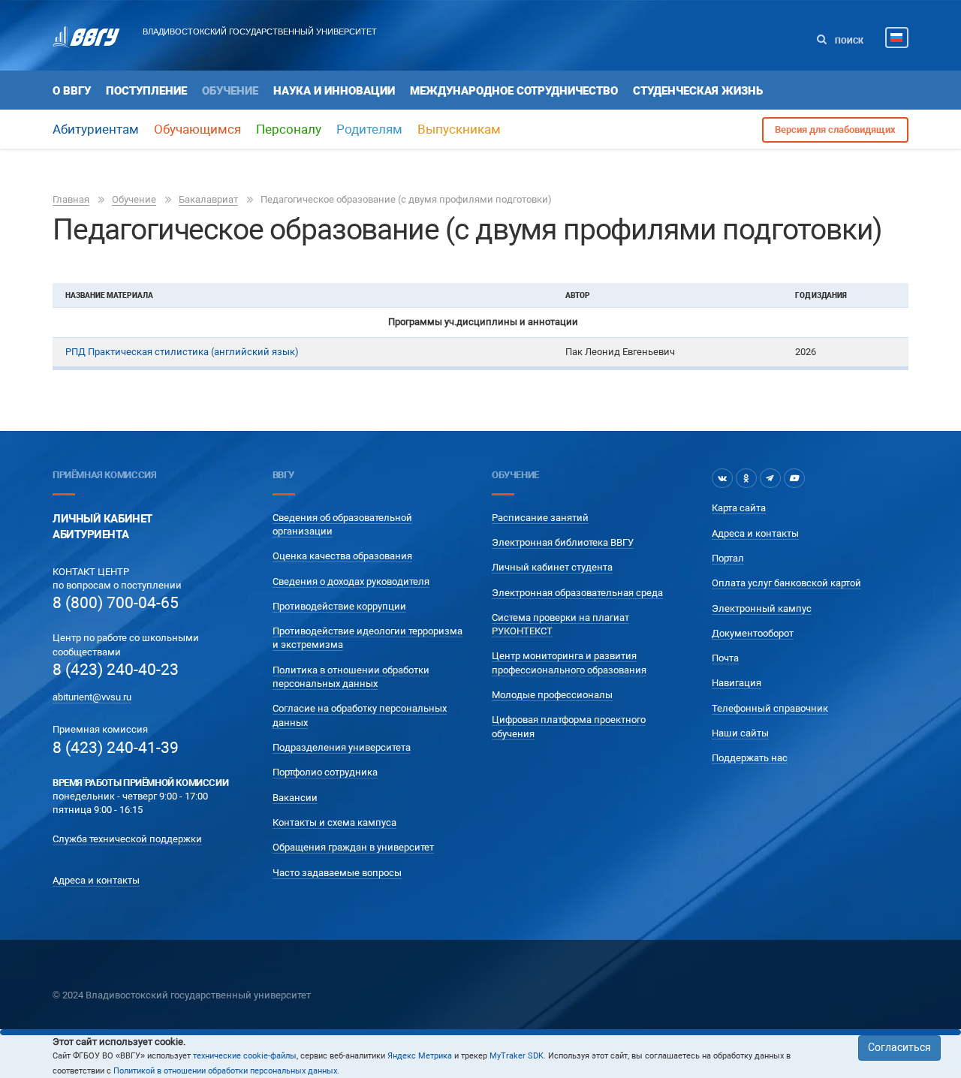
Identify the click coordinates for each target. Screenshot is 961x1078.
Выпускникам (459, 129)
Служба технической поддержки (127, 839)
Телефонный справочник (770, 708)
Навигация (736, 682)
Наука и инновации (334, 91)
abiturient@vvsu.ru (92, 697)
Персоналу (288, 129)
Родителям (369, 129)
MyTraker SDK (517, 1056)
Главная (71, 199)
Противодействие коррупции (339, 606)
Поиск (848, 41)
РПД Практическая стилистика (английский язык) (182, 351)
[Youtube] (794, 478)
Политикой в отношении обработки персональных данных (225, 1071)
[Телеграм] (770, 478)
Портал (728, 558)
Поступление (146, 91)
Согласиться (899, 1047)
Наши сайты (740, 733)
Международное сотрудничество (514, 91)
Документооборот (753, 633)
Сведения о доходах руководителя (351, 581)
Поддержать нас (750, 757)
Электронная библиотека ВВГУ (563, 542)
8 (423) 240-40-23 (116, 670)
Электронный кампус (762, 608)
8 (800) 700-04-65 (116, 603)
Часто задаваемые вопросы (337, 872)
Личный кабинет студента (552, 567)
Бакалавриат (208, 199)
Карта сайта (739, 507)
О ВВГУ (72, 91)
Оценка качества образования (342, 556)
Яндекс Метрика (419, 1056)
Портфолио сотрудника (325, 772)
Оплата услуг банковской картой (786, 583)
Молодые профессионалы (552, 694)
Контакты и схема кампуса (334, 822)
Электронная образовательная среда (577, 592)
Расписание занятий (540, 517)
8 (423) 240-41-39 (116, 748)
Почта (725, 658)
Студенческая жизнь (698, 91)
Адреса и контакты (96, 880)
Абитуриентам (96, 129)
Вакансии (295, 797)
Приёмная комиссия (104, 474)
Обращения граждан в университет (353, 847)
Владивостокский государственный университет (260, 31)
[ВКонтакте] (722, 478)
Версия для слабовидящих (835, 129)
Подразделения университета (342, 747)
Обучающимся (197, 129)
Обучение (230, 91)
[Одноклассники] (746, 478)
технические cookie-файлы (245, 1056)
